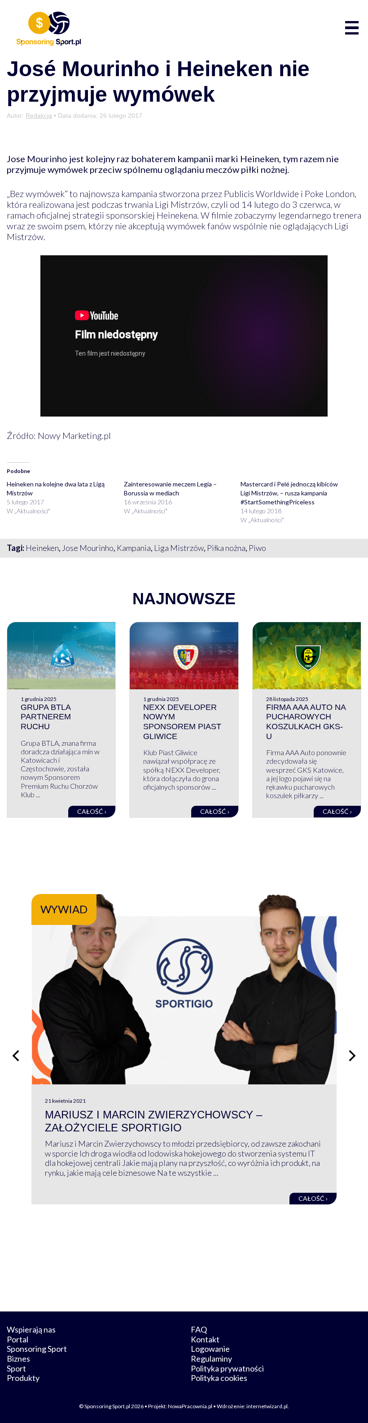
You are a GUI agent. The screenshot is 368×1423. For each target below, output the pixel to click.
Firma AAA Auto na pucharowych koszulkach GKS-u (306, 722)
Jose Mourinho (88, 548)
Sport (16, 1368)
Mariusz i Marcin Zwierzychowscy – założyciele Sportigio (153, 1121)
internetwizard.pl (267, 1406)
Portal (17, 1339)
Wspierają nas (31, 1329)
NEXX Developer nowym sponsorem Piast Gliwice (182, 722)
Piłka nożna (226, 548)
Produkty (23, 1378)
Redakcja (39, 115)
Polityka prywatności (227, 1368)
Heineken (42, 548)
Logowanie (210, 1349)
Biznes (18, 1358)
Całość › (91, 811)
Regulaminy (211, 1358)
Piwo (257, 548)
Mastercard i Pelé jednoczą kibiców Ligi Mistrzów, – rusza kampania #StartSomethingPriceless (289, 493)
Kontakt (205, 1339)
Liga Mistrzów (179, 548)
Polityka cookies (219, 1378)
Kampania (134, 548)
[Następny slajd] (352, 1056)
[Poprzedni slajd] (16, 1056)
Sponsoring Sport (37, 1349)
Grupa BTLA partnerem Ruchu (46, 717)
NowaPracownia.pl (190, 1406)
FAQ (199, 1329)
